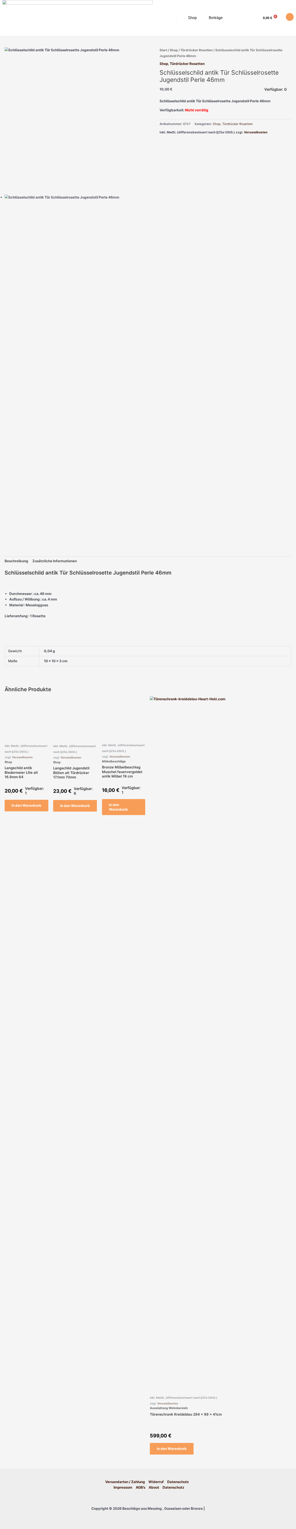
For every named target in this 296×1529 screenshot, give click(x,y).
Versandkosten (255, 132)
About (154, 1487)
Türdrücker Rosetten (196, 50)
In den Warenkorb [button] (26, 805)
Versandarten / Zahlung (125, 1482)
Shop (192, 18)
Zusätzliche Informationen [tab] (54, 561)
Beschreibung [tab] (16, 561)
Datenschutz (178, 1482)
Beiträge (216, 18)
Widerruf (156, 1482)
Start (163, 50)
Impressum (123, 1487)
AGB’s (140, 1487)
